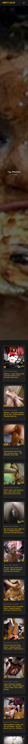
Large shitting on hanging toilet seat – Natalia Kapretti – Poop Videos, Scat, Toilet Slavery (14, 686)
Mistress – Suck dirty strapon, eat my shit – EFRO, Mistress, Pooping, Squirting (14, 414)
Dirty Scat (8, 2)
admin (15, 371)
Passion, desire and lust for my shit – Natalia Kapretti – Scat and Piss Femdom (13, 569)
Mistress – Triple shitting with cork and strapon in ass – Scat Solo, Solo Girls (14, 375)
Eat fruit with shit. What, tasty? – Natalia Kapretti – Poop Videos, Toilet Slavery (13, 647)
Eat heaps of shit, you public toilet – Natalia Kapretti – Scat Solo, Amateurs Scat (13, 608)
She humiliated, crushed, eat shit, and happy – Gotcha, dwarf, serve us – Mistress (13, 726)
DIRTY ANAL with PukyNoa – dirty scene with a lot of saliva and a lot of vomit (14, 492)
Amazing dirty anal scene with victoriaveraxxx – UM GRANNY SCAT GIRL (13, 453)
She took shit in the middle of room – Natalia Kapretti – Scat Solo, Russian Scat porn (14, 531)
